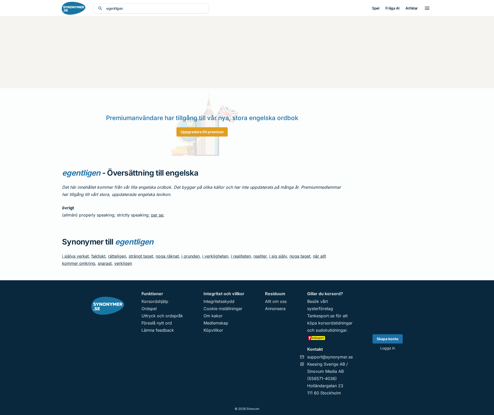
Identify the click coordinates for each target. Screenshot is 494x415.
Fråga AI (392, 8)
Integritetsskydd (219, 301)
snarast (105, 263)
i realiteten (241, 256)
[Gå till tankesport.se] (330, 338)
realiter (260, 256)
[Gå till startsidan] (73, 8)
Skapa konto (388, 339)
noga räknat (167, 256)
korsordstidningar (335, 323)
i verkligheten (215, 256)
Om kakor (213, 315)
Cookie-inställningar (223, 308)
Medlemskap (216, 323)
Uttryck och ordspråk (162, 315)
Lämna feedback (158, 330)
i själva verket (75, 256)
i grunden (190, 256)
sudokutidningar (331, 330)
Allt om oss (276, 301)
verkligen (123, 263)
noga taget (299, 256)
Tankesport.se (320, 315)
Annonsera (275, 308)
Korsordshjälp (155, 301)
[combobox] (155, 8)
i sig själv (278, 256)
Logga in (387, 348)
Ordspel (149, 308)
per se (157, 215)
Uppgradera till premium (202, 132)
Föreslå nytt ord (157, 323)
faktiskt (98, 256)
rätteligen (117, 256)
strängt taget (141, 256)
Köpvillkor (213, 330)
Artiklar (411, 8)
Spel (375, 8)
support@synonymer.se (330, 356)
